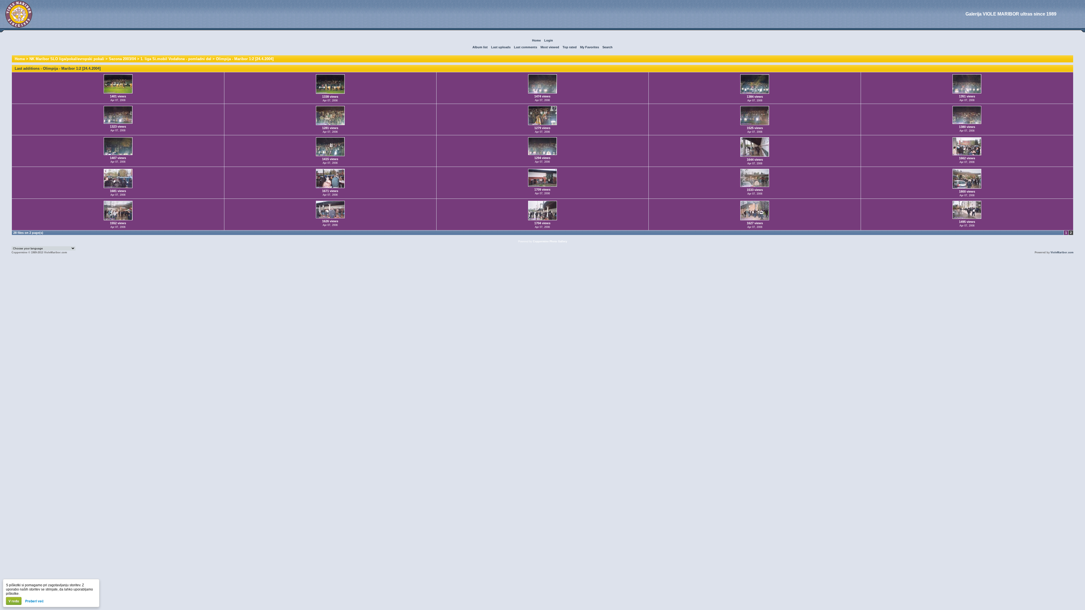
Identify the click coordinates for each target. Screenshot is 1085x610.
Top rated (570, 47)
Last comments (525, 47)
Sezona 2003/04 (122, 59)
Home (536, 40)
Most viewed (550, 47)
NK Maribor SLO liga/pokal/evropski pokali (66, 59)
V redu (13, 601)
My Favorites (589, 47)
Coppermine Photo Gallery (550, 241)
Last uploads (501, 47)
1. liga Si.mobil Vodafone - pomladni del (175, 59)
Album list (480, 47)
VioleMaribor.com (1062, 252)
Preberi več (34, 601)
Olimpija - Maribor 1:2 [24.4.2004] (245, 59)
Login (548, 40)
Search (607, 47)
